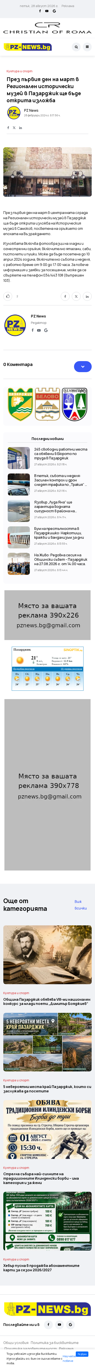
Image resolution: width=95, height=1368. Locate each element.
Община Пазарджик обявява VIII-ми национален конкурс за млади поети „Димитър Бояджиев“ (46, 1001)
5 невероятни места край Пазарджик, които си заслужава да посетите (47, 1088)
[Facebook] (40, 11)
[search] (76, 47)
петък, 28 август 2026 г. (39, 6)
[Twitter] (14, 128)
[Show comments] (83, 366)
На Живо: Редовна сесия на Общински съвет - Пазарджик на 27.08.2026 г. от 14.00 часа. (60, 559)
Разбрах (82, 1354)
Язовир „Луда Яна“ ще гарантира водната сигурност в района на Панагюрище (54, 509)
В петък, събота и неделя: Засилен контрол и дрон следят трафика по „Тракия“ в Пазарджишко (60, 482)
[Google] (54, 11)
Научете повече (69, 1358)
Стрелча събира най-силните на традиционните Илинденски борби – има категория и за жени (41, 1178)
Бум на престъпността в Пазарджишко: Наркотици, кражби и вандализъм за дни (59, 533)
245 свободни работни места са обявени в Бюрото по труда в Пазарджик (60, 453)
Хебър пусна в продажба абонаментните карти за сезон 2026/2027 (41, 1268)
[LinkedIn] (20, 128)
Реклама (68, 6)
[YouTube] (46, 11)
